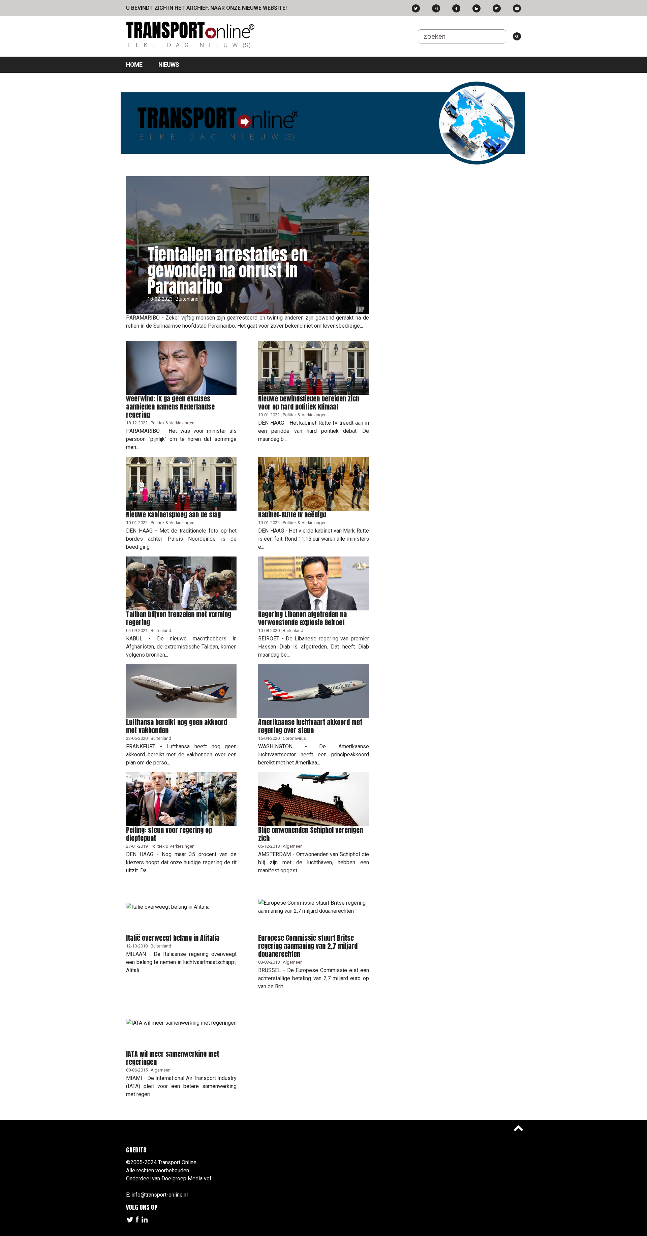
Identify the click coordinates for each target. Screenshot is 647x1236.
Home (134, 64)
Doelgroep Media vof (186, 1178)
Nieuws (168, 64)
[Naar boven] (518, 1128)
